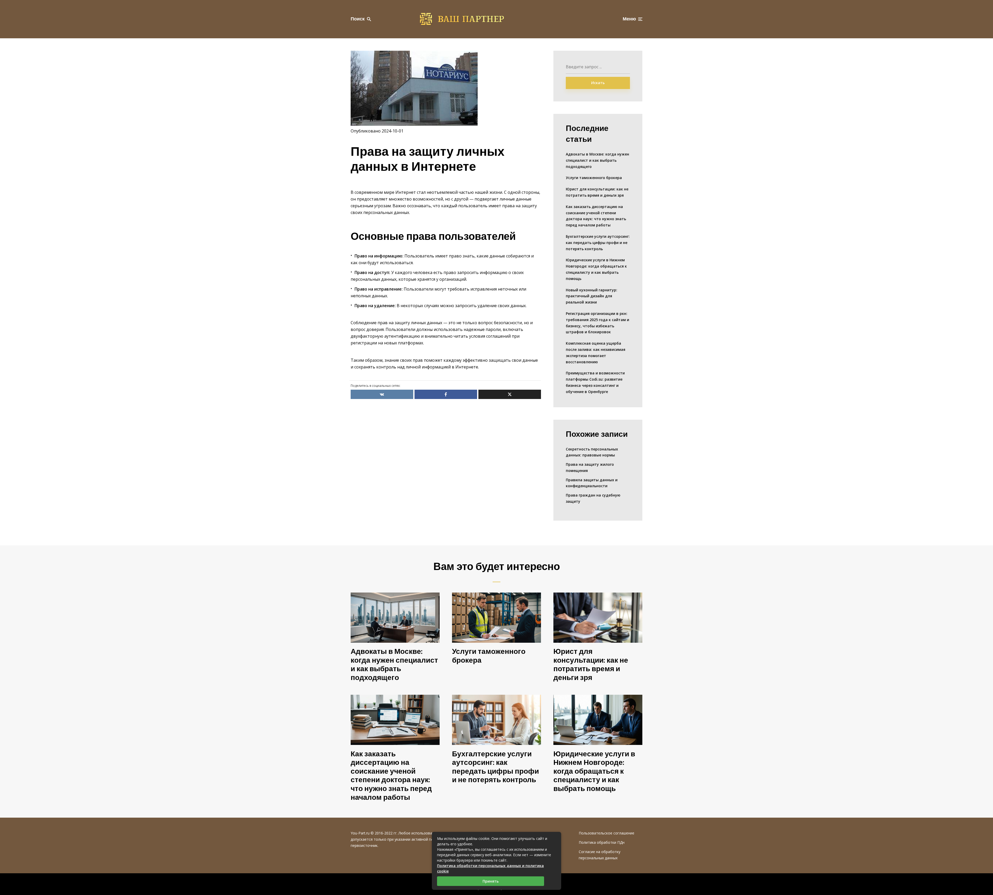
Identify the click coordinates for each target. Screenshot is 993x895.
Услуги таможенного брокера (594, 177)
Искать (598, 82)
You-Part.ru (360, 833)
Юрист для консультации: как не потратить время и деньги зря (597, 192)
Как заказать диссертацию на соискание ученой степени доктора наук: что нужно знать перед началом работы (596, 215)
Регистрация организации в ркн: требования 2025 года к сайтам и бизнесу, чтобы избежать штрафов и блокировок (597, 322)
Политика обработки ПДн (602, 842)
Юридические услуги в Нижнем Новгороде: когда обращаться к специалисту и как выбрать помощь (596, 269)
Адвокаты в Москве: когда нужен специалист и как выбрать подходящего (597, 160)
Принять (491, 881)
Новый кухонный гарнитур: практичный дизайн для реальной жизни (591, 296)
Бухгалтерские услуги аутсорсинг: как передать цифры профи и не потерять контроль (598, 242)
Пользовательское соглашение (606, 833)
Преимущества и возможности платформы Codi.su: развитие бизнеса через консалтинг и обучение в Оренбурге (595, 382)
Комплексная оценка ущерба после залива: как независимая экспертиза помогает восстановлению (595, 352)
